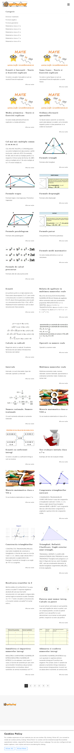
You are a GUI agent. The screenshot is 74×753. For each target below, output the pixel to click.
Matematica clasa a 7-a (13, 38)
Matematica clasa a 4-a (13, 29)
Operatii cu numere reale (52, 343)
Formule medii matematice (53, 251)
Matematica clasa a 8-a (13, 41)
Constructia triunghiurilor (19, 544)
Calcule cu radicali (15, 343)
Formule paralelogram (17, 231)
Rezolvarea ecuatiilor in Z (19, 583)
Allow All (9, 748)
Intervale (10, 367)
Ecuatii (9, 289)
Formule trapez (13, 194)
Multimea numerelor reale (52, 367)
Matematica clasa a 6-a (13, 35)
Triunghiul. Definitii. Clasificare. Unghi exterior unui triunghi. (53, 547)
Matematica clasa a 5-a (13, 32)
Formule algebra (11, 20)
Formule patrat (47, 231)
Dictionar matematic (12, 17)
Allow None (21, 748)
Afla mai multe (29, 84)
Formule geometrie (12, 23)
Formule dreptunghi (49, 194)
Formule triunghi (48, 158)
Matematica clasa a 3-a (13, 26)
